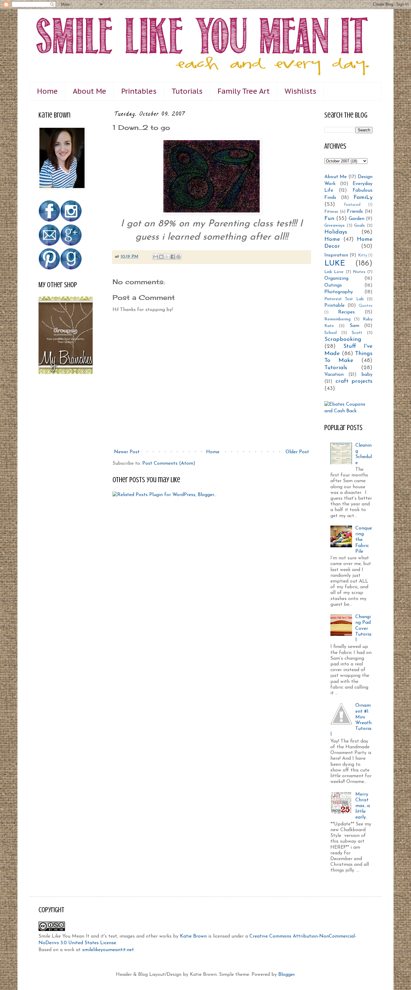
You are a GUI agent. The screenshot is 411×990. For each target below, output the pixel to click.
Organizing (336, 278)
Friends (355, 211)
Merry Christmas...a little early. (362, 806)
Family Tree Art (244, 91)
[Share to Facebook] (173, 257)
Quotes (365, 306)
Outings (333, 285)
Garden (356, 218)
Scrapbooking (342, 339)
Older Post (297, 452)
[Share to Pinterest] (178, 257)
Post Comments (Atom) (168, 463)
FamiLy (363, 197)
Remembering (337, 319)
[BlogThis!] (161, 257)
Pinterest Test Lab (344, 299)
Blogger (286, 974)
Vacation (334, 374)
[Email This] (156, 257)
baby (366, 374)
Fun (329, 219)
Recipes (346, 312)
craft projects (354, 381)
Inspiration (336, 255)
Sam (354, 325)
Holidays (335, 232)
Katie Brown (193, 936)
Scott (357, 333)
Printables (138, 91)
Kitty (362, 255)
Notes (359, 272)
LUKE (334, 263)
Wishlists (300, 91)
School (330, 333)
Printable (334, 305)
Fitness (331, 211)
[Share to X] (167, 257)
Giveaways (334, 225)
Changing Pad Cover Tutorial (363, 628)
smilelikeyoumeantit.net (108, 950)
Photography (338, 292)
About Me (89, 91)
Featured (352, 205)
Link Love (334, 272)
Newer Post (127, 452)
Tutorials (187, 91)
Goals (359, 225)
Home (47, 91)
